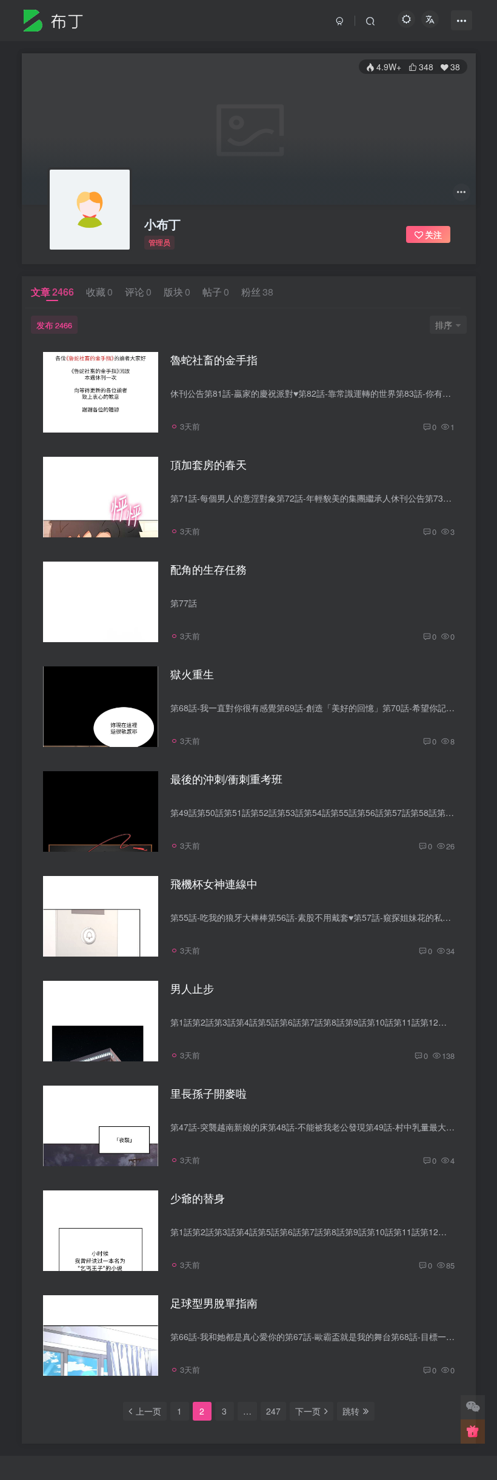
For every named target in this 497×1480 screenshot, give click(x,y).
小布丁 (162, 224)
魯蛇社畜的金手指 (214, 359)
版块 (177, 292)
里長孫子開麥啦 (208, 1093)
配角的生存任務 (208, 569)
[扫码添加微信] (473, 1407)
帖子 (215, 292)
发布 (54, 325)
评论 (138, 292)
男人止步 (192, 988)
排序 (443, 325)
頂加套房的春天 (208, 464)
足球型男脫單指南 (214, 1302)
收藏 (99, 292)
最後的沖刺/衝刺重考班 (226, 778)
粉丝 (257, 292)
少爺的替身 (197, 1198)
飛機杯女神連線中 (214, 883)
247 (273, 1411)
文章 (52, 292)
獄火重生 (192, 674)
